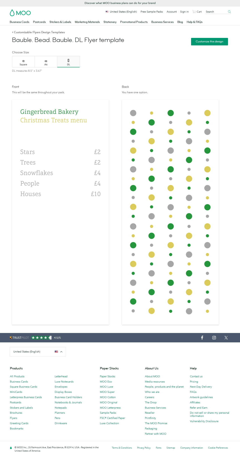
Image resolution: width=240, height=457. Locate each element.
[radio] (23, 61)
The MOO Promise (156, 423)
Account (172, 11)
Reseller (149, 412)
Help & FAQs (194, 22)
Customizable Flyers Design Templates (38, 32)
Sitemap (170, 447)
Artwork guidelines (201, 397)
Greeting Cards (19, 423)
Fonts (158, 447)
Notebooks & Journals (68, 402)
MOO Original (108, 402)
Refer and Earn (198, 407)
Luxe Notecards (64, 381)
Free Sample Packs (152, 11)
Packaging (151, 428)
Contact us (196, 376)
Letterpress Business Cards (26, 397)
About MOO (152, 376)
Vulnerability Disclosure (204, 421)
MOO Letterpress (110, 407)
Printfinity (150, 418)
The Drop (151, 402)
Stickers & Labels (60, 22)
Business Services (162, 22)
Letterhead (61, 376)
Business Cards (19, 22)
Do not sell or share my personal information (209, 414)
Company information (191, 447)
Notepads (61, 407)
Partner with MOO (155, 433)
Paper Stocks (107, 376)
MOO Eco (106, 381)
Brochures (16, 412)
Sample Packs (108, 412)
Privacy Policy (144, 447)
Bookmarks (16, 428)
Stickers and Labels (21, 407)
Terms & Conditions (122, 447)
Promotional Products (134, 22)
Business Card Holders (68, 397)
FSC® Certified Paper (112, 418)
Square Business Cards (23, 386)
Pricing (194, 381)
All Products (17, 376)
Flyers (13, 418)
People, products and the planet (164, 386)
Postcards (39, 22)
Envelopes (61, 386)
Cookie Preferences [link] (218, 447)
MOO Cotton (108, 397)
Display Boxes (63, 392)
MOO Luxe (106, 386)
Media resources (155, 381)
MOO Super (107, 392)
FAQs (193, 392)
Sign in (184, 11)
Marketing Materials (87, 22)
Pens (57, 418)
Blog (180, 22)
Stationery (110, 22)
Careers (149, 397)
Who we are (152, 392)
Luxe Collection (109, 423)
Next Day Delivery (201, 386)
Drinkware (61, 423)
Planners (60, 412)
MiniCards (16, 392)
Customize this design (209, 41)
